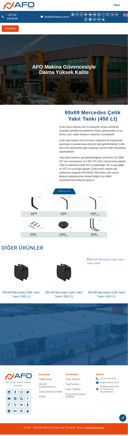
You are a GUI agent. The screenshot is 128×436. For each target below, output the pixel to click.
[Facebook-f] (77, 14)
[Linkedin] (73, 14)
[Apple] (103, 19)
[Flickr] (90, 19)
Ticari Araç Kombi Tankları (75, 395)
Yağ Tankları (72, 384)
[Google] (99, 14)
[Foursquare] (108, 14)
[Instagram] (81, 14)
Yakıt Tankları (72, 379)
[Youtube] (90, 14)
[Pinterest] (95, 14)
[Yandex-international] (103, 14)
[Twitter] (86, 14)
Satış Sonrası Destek (50, 391)
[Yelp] (112, 14)
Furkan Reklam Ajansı (94, 428)
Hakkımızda (45, 379)
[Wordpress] (99, 19)
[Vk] (116, 14)
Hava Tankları (73, 389)
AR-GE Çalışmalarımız (47, 385)
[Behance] (95, 19)
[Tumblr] (86, 19)
